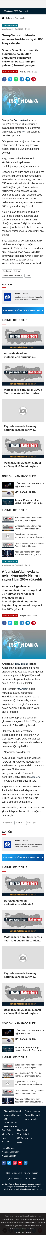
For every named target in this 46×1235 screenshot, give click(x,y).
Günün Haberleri (24, 1138)
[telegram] (22, 79)
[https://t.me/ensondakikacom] (25, 1163)
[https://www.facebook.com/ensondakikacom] (4, 1163)
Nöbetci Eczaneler (10, 1152)
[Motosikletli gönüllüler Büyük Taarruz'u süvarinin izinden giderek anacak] (23, 374)
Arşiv (19, 1142)
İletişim (35, 1173)
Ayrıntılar (20, 1232)
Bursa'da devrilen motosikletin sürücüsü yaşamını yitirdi (18, 355)
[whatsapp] (16, 79)
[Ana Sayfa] (3, 18)
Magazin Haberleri (12, 1115)
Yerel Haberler (20, 18)
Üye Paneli (22, 1130)
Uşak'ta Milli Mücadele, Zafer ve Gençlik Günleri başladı (22, 464)
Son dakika (20, 120)
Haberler (9, 18)
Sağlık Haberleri (32, 1115)
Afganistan (22, 689)
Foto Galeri (7, 1130)
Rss (8, 1173)
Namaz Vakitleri (9, 1156)
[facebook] (4, 79)
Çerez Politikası (15, 1178)
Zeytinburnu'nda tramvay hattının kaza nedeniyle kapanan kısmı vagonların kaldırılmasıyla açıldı (20, 428)
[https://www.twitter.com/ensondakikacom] (9, 1163)
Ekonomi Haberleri (12, 1111)
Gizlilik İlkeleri (30, 1178)
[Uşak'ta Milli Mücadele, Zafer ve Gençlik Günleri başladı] (23, 447)
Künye (27, 1173)
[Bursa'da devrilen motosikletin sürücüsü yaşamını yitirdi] (23, 337)
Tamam (28, 1232)
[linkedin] (27, 79)
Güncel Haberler (32, 1111)
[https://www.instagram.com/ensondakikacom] (15, 1163)
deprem (35, 777)
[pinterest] (33, 79)
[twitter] (10, 79)
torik (24, 131)
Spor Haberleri (31, 1119)
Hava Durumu (8, 1148)
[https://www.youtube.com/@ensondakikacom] (20, 1163)
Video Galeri (7, 1134)
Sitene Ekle (17, 1173)
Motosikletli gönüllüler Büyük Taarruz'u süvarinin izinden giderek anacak (23, 391)
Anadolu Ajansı (21, 294)
